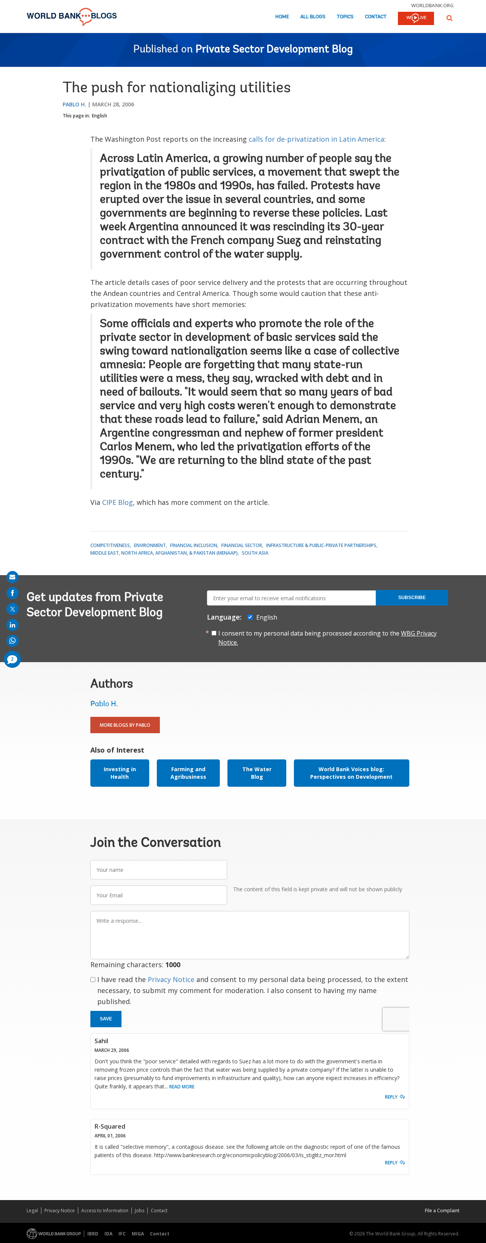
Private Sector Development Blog (274, 49)
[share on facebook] (12, 593)
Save (106, 1019)
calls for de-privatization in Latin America (316, 139)
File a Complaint (442, 1210)
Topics (345, 16)
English (99, 115)
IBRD (92, 1233)
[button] (450, 18)
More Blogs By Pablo (125, 725)
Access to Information (104, 1210)
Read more (181, 1086)
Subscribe (412, 597)
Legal (32, 1210)
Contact (376, 16)
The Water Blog (256, 772)
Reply (391, 1097)
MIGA (138, 1233)
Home (282, 16)
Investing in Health (120, 772)
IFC (122, 1233)
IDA (108, 1233)
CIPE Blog (117, 502)
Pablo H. (74, 104)
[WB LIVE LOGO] (416, 19)
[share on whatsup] (12, 641)
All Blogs (312, 16)
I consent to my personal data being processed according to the (327, 638)
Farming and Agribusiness (188, 772)
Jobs (139, 1210)
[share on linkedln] (12, 625)
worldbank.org (432, 5)
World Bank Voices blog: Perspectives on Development (351, 772)
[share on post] (12, 609)
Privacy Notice (171, 979)
